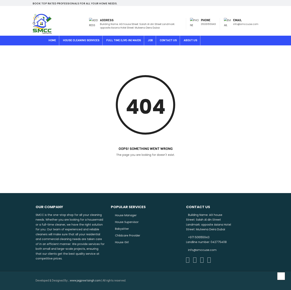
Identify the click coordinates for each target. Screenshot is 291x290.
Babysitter (122, 229)
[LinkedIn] (194, 260)
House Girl (122, 242)
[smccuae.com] (42, 24)
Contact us (168, 40)
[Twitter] (202, 260)
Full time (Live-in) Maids (123, 40)
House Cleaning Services (81, 40)
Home (52, 40)
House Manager (126, 215)
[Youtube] (209, 260)
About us (190, 40)
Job (150, 40)
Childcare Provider (127, 235)
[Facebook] (187, 260)
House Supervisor (127, 222)
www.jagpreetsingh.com (85, 280)
